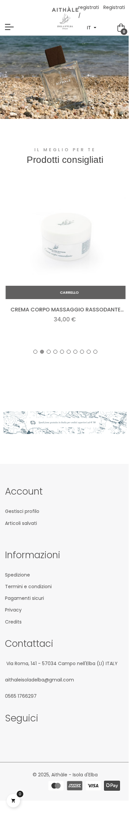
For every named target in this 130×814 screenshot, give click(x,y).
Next (115, 261)
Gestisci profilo (22, 511)
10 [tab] (95, 352)
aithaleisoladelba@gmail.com (39, 679)
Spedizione (17, 575)
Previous (15, 261)
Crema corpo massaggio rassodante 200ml (65, 309)
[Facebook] (8, 738)
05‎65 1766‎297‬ (21, 696)
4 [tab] (55, 352)
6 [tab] (69, 352)
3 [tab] (49, 352)
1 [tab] (35, 352)
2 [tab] (42, 352)
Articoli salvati (21, 523)
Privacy (13, 610)
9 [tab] (89, 352)
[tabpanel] (65, 262)
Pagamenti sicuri (24, 598)
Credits (13, 621)
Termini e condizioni (28, 586)
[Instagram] (20, 738)
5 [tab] (62, 352)
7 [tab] (75, 352)
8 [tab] (82, 352)
